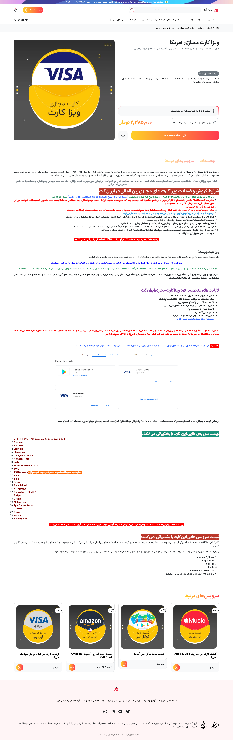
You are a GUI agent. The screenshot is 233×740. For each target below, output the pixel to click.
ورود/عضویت (35, 10)
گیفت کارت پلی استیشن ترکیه (118, 700)
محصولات (202, 20)
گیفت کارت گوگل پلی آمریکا (148, 654)
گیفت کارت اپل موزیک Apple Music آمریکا (195, 656)
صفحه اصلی (213, 20)
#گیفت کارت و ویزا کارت (208, 73)
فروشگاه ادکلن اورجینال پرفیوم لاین (122, 20)
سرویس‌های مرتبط (180, 161)
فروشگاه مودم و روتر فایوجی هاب (151, 20)
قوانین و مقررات (149, 700)
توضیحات (207, 161)
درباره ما (162, 700)
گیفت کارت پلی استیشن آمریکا (68, 700)
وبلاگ (193, 20)
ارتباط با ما (137, 700)
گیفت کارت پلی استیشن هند (93, 700)
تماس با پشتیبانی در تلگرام (177, 20)
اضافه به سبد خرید (172, 135)
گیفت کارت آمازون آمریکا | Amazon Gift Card (91, 656)
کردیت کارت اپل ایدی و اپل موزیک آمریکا (40, 656)
